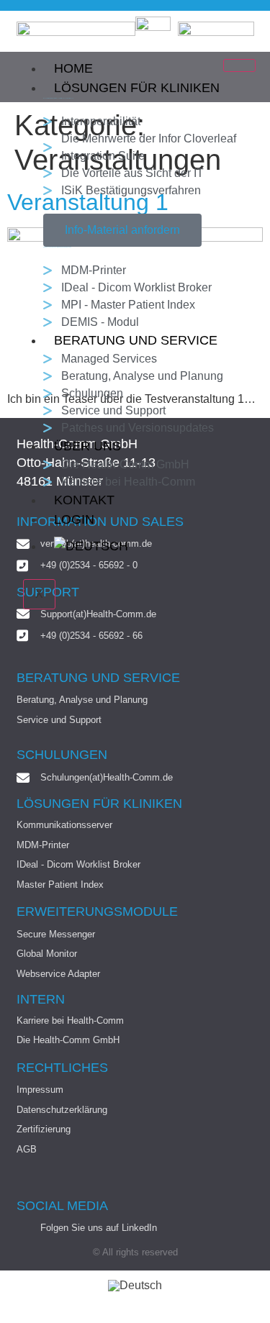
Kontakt (84, 500)
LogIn (74, 519)
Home (73, 68)
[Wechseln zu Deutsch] (135, 1286)
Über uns (87, 446)
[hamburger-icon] (239, 65)
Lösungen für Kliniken (137, 88)
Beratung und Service (135, 340)
